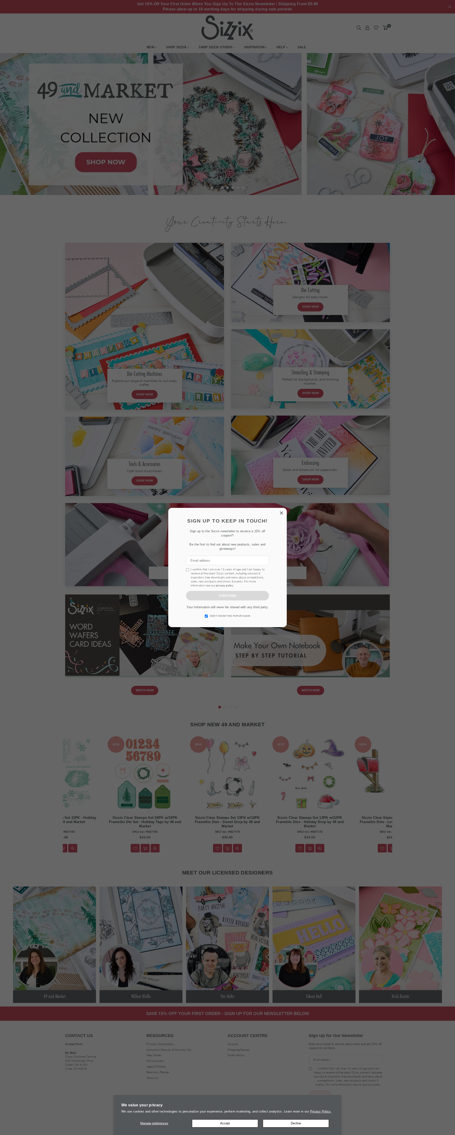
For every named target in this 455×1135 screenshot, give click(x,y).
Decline (296, 1123)
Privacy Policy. (321, 1111)
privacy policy (224, 585)
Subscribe (227, 596)
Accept (225, 1123)
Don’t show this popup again (230, 616)
